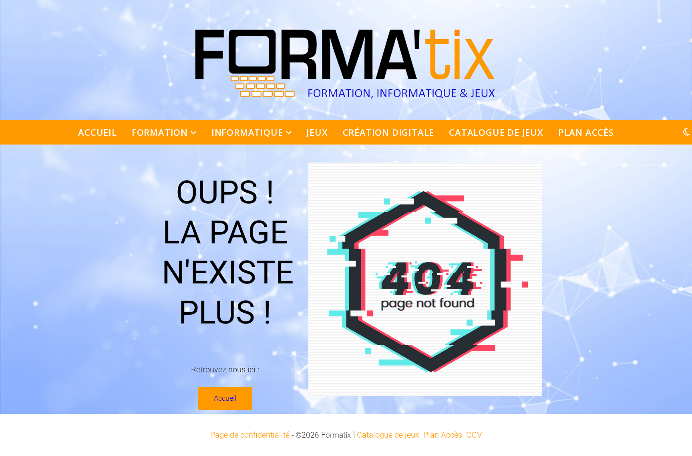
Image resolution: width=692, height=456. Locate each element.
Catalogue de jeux (496, 132)
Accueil (97, 132)
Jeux (317, 132)
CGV (474, 435)
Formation (160, 132)
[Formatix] (346, 60)
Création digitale (389, 132)
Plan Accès (586, 132)
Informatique (247, 132)
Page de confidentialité (250, 435)
